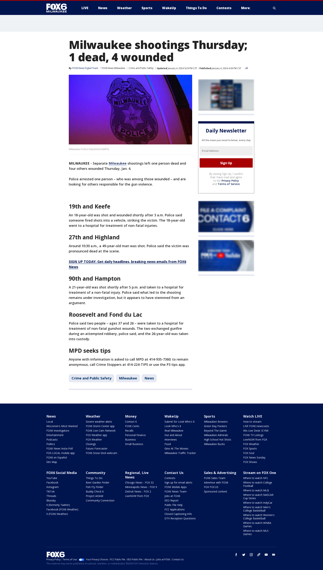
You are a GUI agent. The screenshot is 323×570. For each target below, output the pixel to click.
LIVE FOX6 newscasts (256, 426)
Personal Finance (135, 435)
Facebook (52, 482)
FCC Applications (174, 509)
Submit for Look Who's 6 (179, 421)
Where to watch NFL (255, 478)
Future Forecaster (96, 448)
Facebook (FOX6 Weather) (62, 509)
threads (259, 555)
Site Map (51, 462)
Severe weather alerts (99, 421)
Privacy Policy (230, 180)
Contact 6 (131, 421)
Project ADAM (94, 496)
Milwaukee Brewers (216, 421)
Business (130, 439)
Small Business (134, 444)
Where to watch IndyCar (257, 502)
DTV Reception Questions (180, 518)
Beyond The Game (215, 430)
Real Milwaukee (173, 430)
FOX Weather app (96, 435)
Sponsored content (215, 491)
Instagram (52, 487)
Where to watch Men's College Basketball (256, 508)
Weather (93, 416)
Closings (91, 444)
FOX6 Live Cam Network (101, 430)
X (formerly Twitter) (58, 505)
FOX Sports (250, 448)
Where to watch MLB (256, 490)
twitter (244, 555)
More (245, 8)
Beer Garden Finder (97, 482)
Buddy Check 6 (95, 491)
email (274, 555)
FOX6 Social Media (61, 472)
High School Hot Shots (217, 439)
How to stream (252, 421)
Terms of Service (229, 184)
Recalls (129, 430)
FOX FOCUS (211, 487)
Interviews (170, 439)
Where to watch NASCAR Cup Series (258, 496)
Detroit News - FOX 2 (138, 491)
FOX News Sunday (254, 457)
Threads (51, 496)
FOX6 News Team (175, 491)
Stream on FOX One (259, 472)
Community (95, 472)
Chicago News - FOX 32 (139, 482)
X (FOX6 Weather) (57, 514)
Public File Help (173, 505)
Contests (169, 478)
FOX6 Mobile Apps (175, 487)
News (149, 378)
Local (49, 421)
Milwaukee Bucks (214, 444)
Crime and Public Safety (141, 68)
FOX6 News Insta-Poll (59, 448)
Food (167, 444)
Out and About (173, 435)
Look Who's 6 (172, 426)
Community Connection (100, 500)
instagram (251, 555)
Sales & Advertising (220, 472)
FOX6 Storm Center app (100, 426)
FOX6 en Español (56, 457)
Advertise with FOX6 (216, 482)
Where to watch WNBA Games (257, 524)
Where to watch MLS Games (256, 532)
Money (130, 416)
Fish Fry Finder (94, 487)
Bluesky (51, 500)
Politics (50, 444)
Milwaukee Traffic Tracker (180, 453)
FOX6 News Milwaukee (113, 68)
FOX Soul (248, 453)
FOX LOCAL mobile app (60, 453)
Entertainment (55, 435)
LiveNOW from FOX (255, 439)
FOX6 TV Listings (253, 435)
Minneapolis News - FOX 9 (141, 487)
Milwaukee (118, 163)
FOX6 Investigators (57, 430)
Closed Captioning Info (178, 514)
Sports (209, 416)
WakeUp (171, 416)
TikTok (50, 491)
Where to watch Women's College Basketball (259, 516)
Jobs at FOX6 (172, 496)
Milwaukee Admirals (216, 435)
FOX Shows (250, 462)
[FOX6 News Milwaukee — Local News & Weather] (58, 8)
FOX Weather (94, 439)
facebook (236, 555)
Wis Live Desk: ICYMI (255, 430)
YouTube (51, 478)
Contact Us (173, 472)
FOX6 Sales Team (214, 478)
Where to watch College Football (257, 484)
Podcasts (52, 439)
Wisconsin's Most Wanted (62, 426)
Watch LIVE (252, 416)
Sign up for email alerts (178, 482)
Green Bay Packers (215, 426)
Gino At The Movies (176, 448)
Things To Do (94, 478)
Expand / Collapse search (274, 8)
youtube (266, 555)
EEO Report (171, 500)
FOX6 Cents (132, 426)
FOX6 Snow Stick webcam (101, 453)
